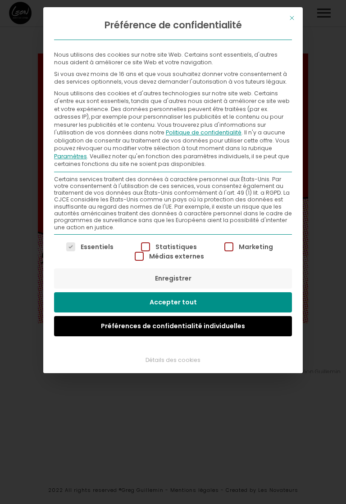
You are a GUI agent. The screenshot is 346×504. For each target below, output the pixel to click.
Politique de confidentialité (203, 132)
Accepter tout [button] (173, 302)
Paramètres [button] (70, 156)
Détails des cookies (173, 360)
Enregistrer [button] (173, 278)
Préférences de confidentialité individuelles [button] (173, 325)
